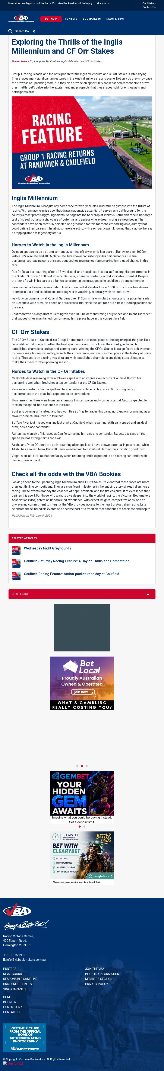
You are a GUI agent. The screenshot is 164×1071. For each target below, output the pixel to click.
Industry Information (102, 974)
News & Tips (115, 18)
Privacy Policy (96, 984)
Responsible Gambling (20, 979)
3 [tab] (87, 766)
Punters (71, 18)
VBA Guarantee (15, 989)
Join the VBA (94, 969)
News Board (12, 974)
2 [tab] (82, 766)
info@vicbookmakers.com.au (26, 959)
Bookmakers (92, 18)
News (24, 61)
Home (15, 61)
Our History (149, 3)
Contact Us (149, 7)
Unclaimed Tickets (17, 984)
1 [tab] (77, 766)
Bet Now (51, 18)
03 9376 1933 (16, 955)
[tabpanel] (82, 710)
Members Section (98, 979)
